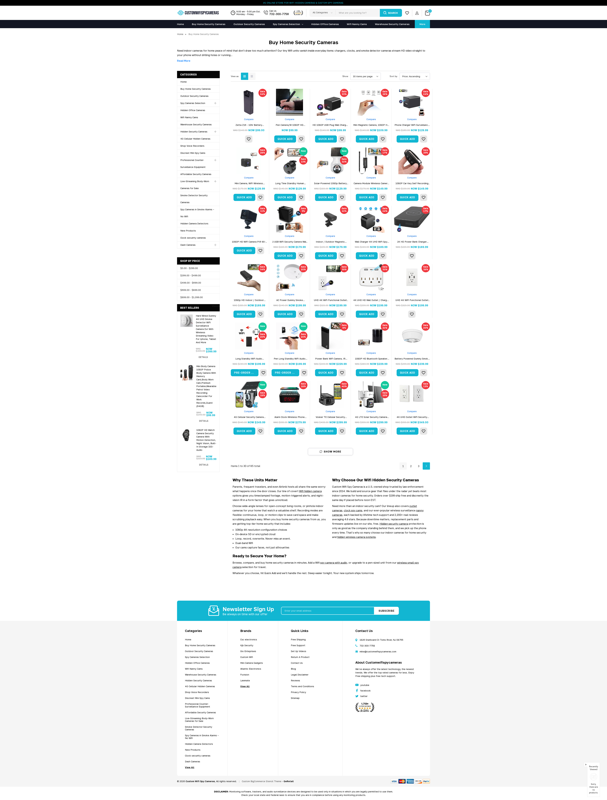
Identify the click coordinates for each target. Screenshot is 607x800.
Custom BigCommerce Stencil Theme (261, 781)
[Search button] (391, 13)
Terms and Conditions (302, 686)
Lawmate (245, 680)
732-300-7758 (279, 14)
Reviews (295, 680)
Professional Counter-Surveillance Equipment (197, 705)
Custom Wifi (246, 657)
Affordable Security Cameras (195, 174)
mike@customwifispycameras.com (378, 651)
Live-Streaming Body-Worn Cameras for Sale (199, 719)
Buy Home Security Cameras (195, 89)
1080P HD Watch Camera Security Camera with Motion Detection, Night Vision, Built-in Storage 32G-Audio (206, 440)
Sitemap (295, 698)
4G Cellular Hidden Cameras (195, 138)
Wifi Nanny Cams (189, 117)
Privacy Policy (298, 692)
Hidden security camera (394, 523)
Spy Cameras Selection (286, 24)
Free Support (298, 645)
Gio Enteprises (248, 651)
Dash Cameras (188, 245)
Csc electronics (248, 639)
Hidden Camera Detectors (194, 223)
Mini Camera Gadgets (251, 663)
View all (216, 306)
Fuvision (244, 674)
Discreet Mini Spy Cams (192, 153)
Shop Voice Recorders (192, 145)
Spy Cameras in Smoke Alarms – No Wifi (202, 736)
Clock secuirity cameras (193, 237)
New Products (188, 230)
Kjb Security (246, 645)
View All (189, 767)
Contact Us (297, 663)
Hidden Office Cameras (192, 110)
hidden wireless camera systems (356, 537)
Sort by (393, 76)
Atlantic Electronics (250, 668)
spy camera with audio (333, 562)
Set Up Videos (298, 651)
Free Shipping (298, 639)
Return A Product (300, 657)
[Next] (426, 466)
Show (345, 76)
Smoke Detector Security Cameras (198, 728)
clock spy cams (353, 510)
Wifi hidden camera (310, 491)
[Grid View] (244, 76)
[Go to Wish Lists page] (407, 12)
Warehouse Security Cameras (196, 124)
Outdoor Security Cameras (194, 96)
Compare (249, 119)
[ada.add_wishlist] (248, 139)
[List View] (251, 76)
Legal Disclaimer (299, 674)
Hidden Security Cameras (193, 131)
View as (235, 76)
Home (183, 81)
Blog (293, 668)
